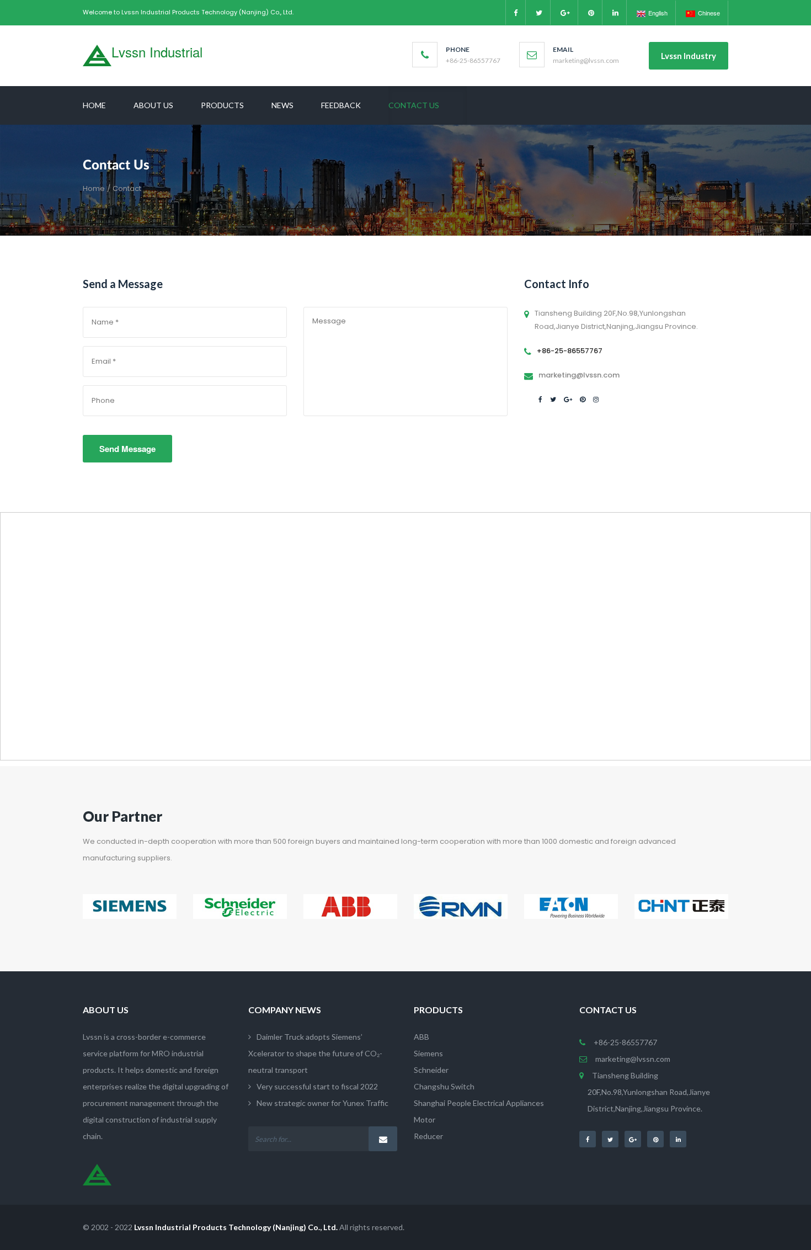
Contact (127, 188)
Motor (424, 1119)
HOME (94, 105)
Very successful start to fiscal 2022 (317, 1086)
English (658, 12)
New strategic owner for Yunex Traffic (322, 1103)
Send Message (127, 449)
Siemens (428, 1053)
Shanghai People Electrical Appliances (479, 1103)
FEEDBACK (341, 105)
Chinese (709, 12)
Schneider (431, 1070)
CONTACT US (413, 105)
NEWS (282, 105)
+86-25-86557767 (625, 1042)
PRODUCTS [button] (222, 105)
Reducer (428, 1136)
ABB (421, 1036)
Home (94, 188)
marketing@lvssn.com (632, 1058)
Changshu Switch (444, 1086)
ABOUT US (153, 105)
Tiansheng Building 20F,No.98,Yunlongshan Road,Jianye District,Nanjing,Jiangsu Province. (649, 1092)
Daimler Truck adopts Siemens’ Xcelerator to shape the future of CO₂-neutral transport (315, 1053)
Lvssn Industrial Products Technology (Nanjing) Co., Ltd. (236, 1227)
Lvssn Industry (688, 56)
